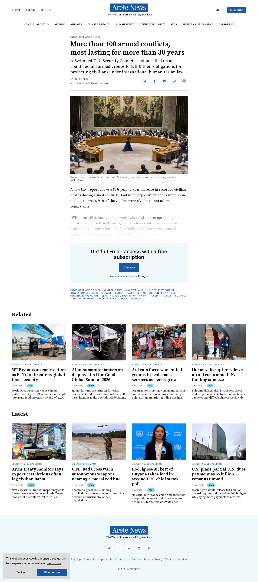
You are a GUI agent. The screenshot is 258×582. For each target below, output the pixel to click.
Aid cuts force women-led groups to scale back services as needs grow (157, 374)
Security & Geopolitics (198, 24)
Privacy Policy (153, 559)
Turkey (167, 295)
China (123, 298)
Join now (129, 267)
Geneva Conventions (84, 293)
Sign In (220, 10)
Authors (76, 24)
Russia (154, 295)
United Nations (166, 293)
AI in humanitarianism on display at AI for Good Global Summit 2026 (97, 374)
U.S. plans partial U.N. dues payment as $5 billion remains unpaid (219, 474)
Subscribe (236, 9)
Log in (144, 276)
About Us (42, 24)
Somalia (180, 295)
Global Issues (113, 290)
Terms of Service (176, 559)
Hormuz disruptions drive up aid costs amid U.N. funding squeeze (217, 374)
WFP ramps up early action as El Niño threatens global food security (39, 374)
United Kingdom (83, 298)
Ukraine (106, 293)
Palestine (133, 293)
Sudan (119, 293)
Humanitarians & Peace (85, 37)
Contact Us (122, 559)
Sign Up (76, 559)
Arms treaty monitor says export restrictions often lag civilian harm (37, 474)
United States (106, 298)
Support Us (226, 24)
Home (27, 24)
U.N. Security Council (161, 290)
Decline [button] (20, 572)
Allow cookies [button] (52, 572)
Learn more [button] (54, 563)
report (105, 234)
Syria (143, 295)
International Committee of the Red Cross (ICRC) (103, 295)
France (135, 298)
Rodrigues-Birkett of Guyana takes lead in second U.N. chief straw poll (155, 477)
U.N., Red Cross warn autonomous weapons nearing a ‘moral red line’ (96, 474)
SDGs (173, 24)
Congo (147, 293)
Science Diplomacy (152, 24)
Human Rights (125, 24)
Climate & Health (99, 24)
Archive (59, 24)
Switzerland (134, 290)
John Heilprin (79, 79)
